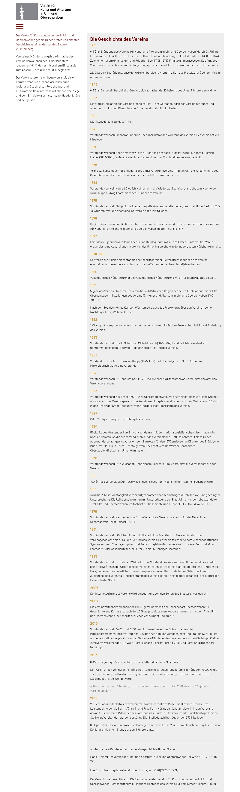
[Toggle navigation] (19, 26)
